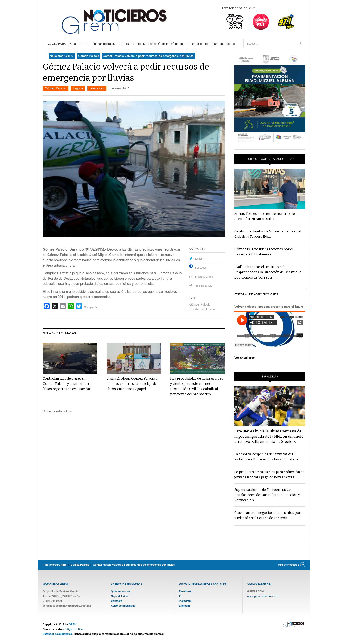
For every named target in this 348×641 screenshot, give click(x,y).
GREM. (73, 624)
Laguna (78, 88)
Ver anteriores (244, 357)
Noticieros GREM (114, 21)
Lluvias (211, 309)
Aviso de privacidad (123, 605)
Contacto (116, 601)
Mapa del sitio (119, 596)
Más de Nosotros (288, 564)
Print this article (203, 285)
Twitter (198, 258)
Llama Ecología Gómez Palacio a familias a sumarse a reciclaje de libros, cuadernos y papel (132, 383)
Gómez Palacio (55, 88)
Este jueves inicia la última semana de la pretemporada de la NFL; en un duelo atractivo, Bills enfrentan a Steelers (268, 436)
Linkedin (184, 605)
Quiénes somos (120, 591)
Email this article (203, 276)
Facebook (201, 267)
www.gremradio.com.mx (262, 596)
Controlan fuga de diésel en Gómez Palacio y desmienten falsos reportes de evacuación (66, 383)
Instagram (185, 601)
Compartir (90, 307)
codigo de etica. (73, 629)
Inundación (196, 309)
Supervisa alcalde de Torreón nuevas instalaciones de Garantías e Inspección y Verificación (267, 495)
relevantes (97, 88)
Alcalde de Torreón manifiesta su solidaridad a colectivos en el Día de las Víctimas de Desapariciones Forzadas (146, 43)
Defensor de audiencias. (58, 634)
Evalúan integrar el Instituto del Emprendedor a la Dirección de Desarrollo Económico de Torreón (268, 272)
